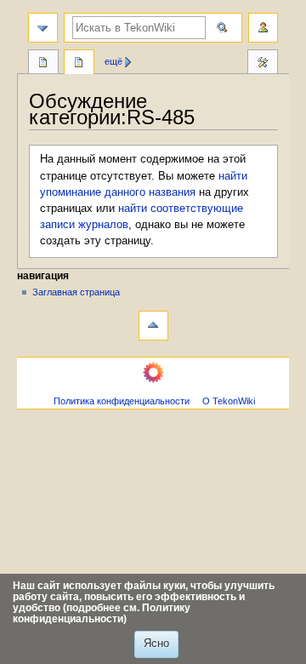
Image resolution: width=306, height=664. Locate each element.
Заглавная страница (76, 292)
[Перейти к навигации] (43, 28)
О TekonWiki (228, 401)
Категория (43, 63)
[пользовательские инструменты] (263, 28)
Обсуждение (79, 63)
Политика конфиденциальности (122, 401)
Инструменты (262, 63)
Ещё (113, 61)
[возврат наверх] (153, 326)
